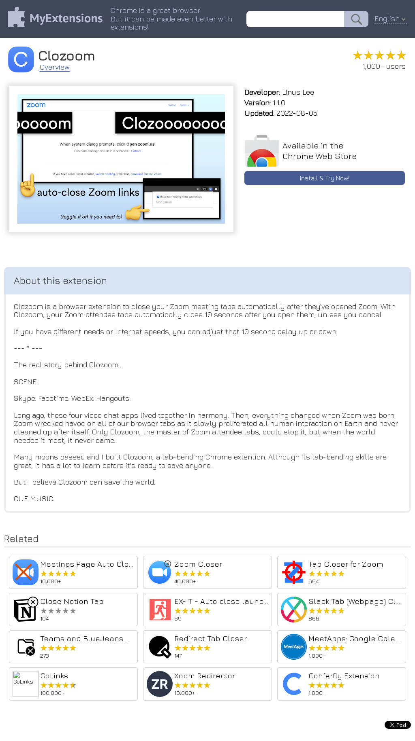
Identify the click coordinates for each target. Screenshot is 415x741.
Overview (55, 67)
